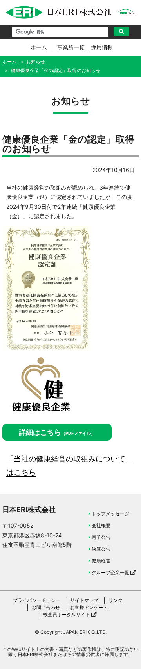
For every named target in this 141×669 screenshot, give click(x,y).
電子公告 (101, 537)
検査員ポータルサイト (66, 614)
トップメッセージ (110, 514)
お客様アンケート (89, 607)
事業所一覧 (71, 47)
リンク (115, 600)
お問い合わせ (46, 607)
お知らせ (35, 62)
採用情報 (102, 47)
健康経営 (101, 561)
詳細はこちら (57, 432)
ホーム (39, 47)
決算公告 (101, 549)
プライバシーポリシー (36, 600)
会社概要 (101, 525)
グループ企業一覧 (110, 572)
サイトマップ (84, 600)
